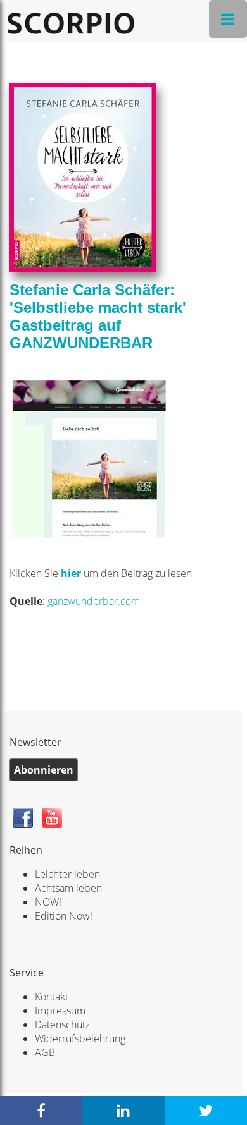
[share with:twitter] (206, 1110)
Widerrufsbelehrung (80, 1038)
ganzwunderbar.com (94, 601)
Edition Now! (63, 916)
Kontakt (51, 997)
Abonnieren (43, 770)
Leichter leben (67, 874)
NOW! (48, 902)
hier (72, 573)
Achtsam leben (68, 888)
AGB (45, 1052)
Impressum (60, 1011)
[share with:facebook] (41, 1110)
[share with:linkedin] (123, 1110)
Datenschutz (62, 1024)
